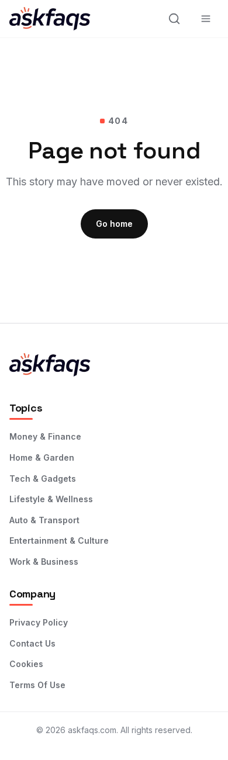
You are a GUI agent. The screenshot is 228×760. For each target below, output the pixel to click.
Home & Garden (41, 457)
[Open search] (174, 19)
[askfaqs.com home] (62, 19)
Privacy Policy (38, 622)
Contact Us (32, 643)
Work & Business (43, 561)
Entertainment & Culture (59, 540)
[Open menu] (206, 19)
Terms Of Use (37, 685)
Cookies (26, 664)
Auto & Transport (44, 520)
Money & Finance (45, 436)
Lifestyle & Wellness (51, 499)
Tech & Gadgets (42, 478)
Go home (114, 224)
